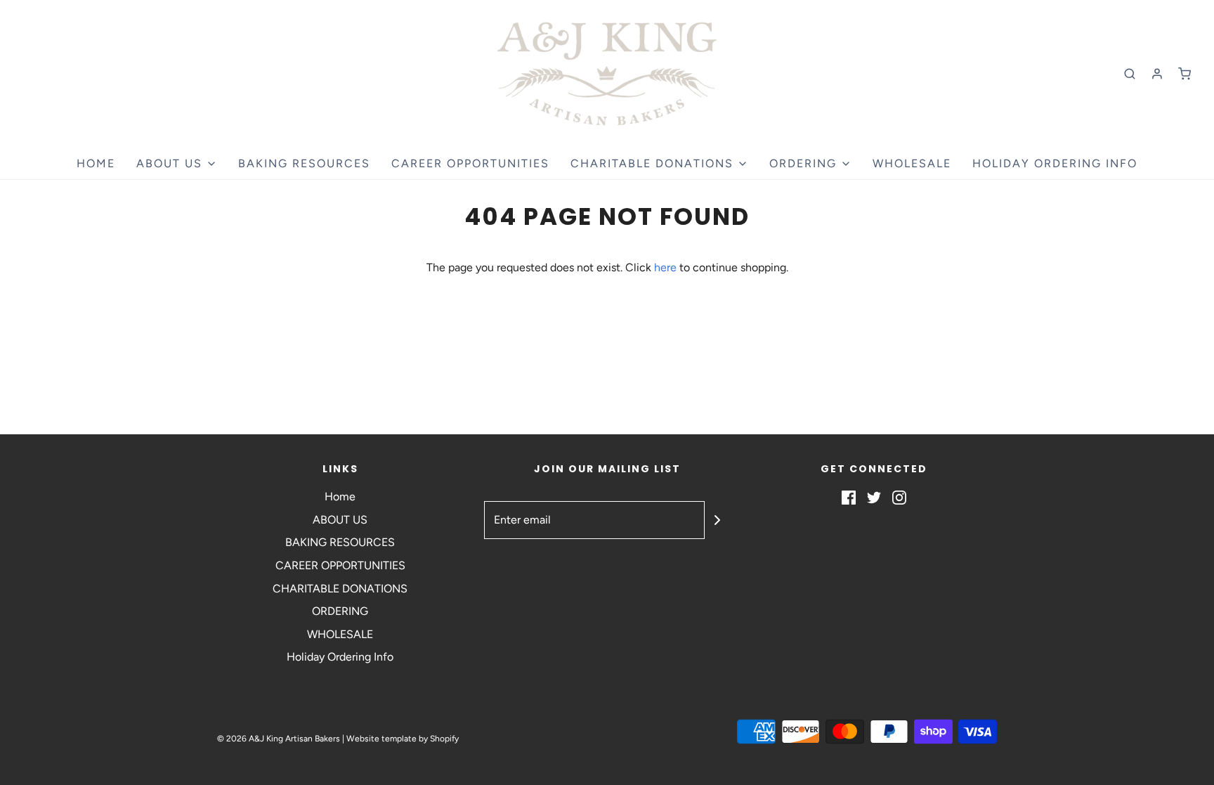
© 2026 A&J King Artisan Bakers (279, 739)
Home (96, 163)
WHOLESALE (912, 163)
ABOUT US (340, 519)
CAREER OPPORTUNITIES (470, 163)
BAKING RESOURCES (304, 163)
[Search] (1129, 73)
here (665, 267)
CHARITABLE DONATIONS (340, 588)
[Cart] (1184, 73)
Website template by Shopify (402, 739)
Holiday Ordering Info (1054, 163)
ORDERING (340, 611)
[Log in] (1157, 73)
